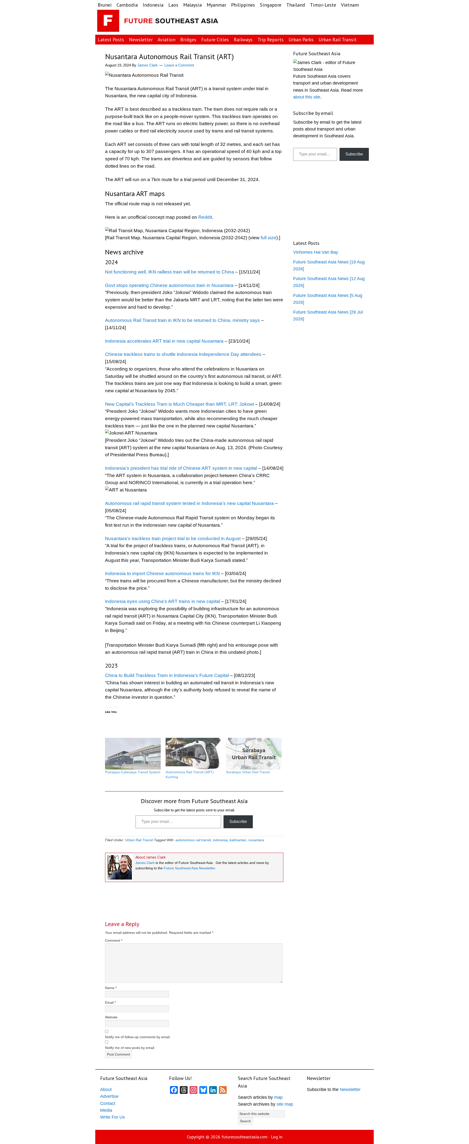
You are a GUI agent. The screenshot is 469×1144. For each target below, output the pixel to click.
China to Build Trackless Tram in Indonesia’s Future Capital (167, 675)
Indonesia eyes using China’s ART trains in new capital (162, 601)
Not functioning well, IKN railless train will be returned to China (169, 271)
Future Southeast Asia (158, 22)
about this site (306, 97)
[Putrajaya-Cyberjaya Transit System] (133, 754)
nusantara (256, 840)
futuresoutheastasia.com (244, 1137)
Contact (107, 1103)
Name (111, 988)
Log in (276, 1137)
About (106, 1089)
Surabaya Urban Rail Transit (248, 772)
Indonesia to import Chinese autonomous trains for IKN (162, 573)
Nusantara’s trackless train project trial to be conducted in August (173, 538)
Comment (113, 940)
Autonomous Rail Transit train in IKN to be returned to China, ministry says (182, 320)
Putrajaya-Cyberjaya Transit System (132, 772)
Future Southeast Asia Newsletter (189, 868)
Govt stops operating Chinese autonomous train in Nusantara (169, 285)
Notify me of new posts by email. (130, 1048)
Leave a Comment (179, 65)
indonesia (220, 840)
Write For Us (112, 1117)
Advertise (109, 1096)
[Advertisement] (333, 22)
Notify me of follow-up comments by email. (138, 1037)
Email (110, 1002)
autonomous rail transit (193, 840)
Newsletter (350, 1089)
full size (268, 237)
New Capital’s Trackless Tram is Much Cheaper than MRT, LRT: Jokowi (179, 404)
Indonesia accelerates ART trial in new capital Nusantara (164, 341)
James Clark (145, 863)
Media (106, 1110)
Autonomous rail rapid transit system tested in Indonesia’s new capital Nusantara (189, 503)
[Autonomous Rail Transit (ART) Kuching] (193, 754)
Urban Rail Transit (139, 840)
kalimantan (238, 840)
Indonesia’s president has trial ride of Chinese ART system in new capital (181, 468)
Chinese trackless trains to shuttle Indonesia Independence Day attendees (183, 354)
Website (111, 1017)
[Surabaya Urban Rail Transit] (254, 754)
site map (285, 1104)
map (278, 1097)
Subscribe (238, 821)
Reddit (205, 217)
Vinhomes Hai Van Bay (315, 252)
